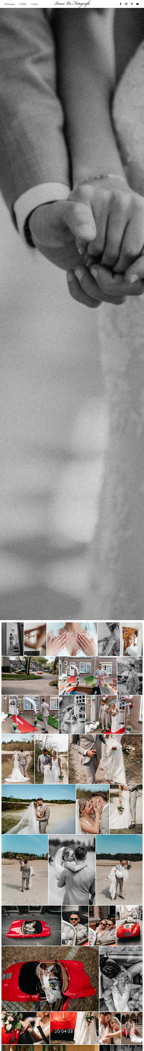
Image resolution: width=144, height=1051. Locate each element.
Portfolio (22, 4)
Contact (34, 4)
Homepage (9, 4)
